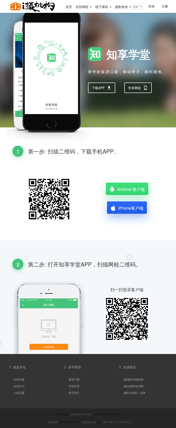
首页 (69, 6)
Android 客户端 (131, 189)
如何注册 (19, 379)
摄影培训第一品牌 (135, 393)
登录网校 (134, 87)
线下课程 (102, 6)
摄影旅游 (122, 6)
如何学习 (19, 386)
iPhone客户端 (130, 208)
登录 (151, 6)
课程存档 (52, 422)
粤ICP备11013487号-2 (117, 422)
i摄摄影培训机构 (133, 379)
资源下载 (74, 379)
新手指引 (74, 393)
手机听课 (74, 386)
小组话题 (19, 393)
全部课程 (82, 6)
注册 (165, 6)
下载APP (98, 87)
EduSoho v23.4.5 (81, 414)
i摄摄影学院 (89, 422)
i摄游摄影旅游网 (133, 386)
